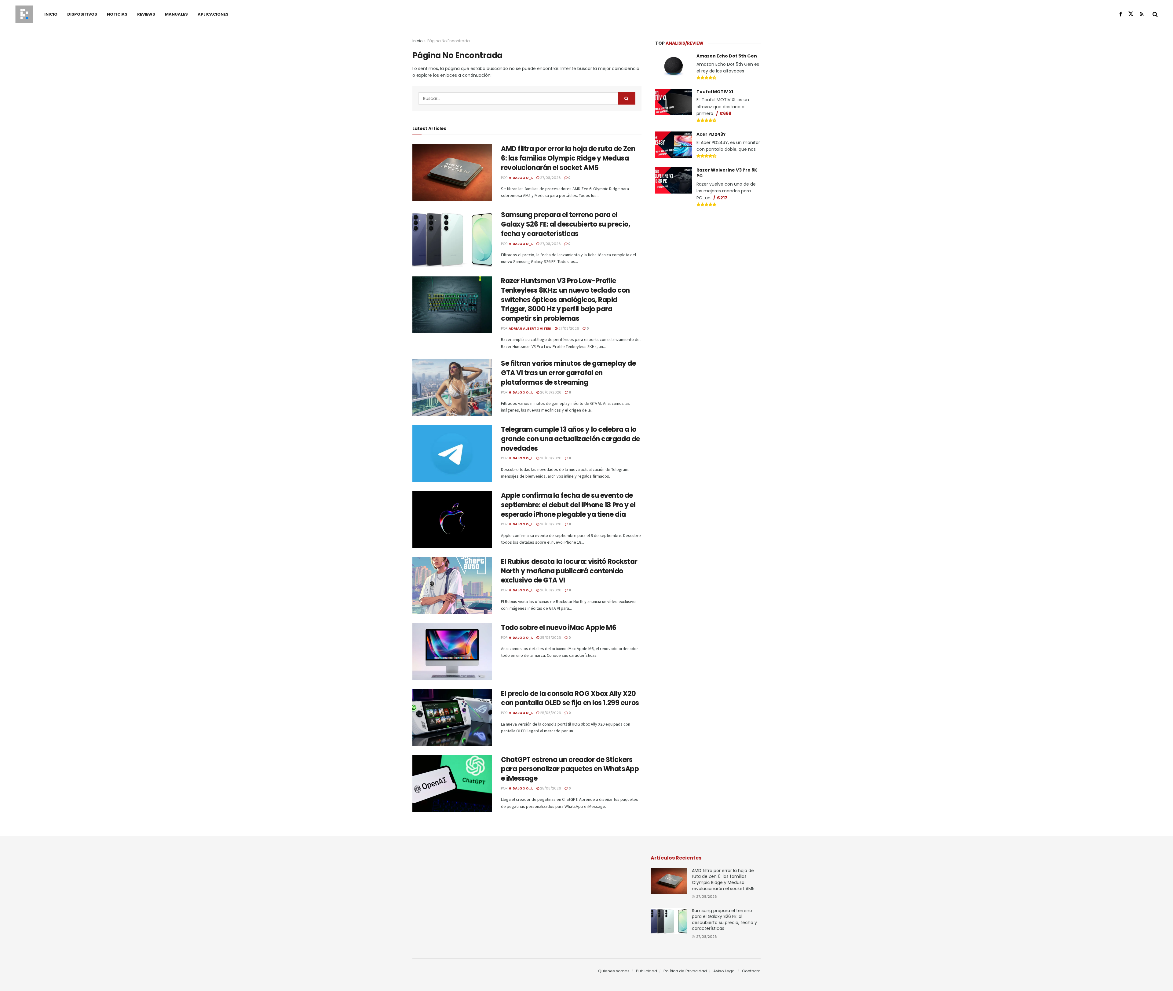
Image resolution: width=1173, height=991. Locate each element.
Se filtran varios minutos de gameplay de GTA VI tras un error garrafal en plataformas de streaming (568, 373)
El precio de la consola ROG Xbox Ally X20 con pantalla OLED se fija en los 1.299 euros (570, 698)
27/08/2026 (550, 177)
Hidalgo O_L (521, 177)
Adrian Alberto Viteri (530, 328)
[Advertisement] (708, 258)
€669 (725, 113)
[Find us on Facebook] (1120, 14)
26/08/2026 (550, 392)
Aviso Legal (724, 971)
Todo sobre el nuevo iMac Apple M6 (558, 627)
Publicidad (646, 971)
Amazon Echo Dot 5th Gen (726, 56)
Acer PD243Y (711, 134)
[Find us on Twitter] (1131, 14)
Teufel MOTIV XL (715, 92)
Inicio (50, 14)
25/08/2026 (550, 637)
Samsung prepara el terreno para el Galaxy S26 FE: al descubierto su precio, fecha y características (565, 224)
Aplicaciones (213, 14)
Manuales (176, 14)
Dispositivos (82, 14)
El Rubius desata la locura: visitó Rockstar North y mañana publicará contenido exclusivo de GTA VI (569, 571)
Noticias (117, 14)
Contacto (751, 971)
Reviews (146, 14)
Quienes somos (614, 971)
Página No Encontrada (448, 40)
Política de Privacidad (685, 971)
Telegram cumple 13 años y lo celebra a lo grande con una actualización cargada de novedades (570, 439)
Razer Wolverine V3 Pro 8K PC (726, 173)
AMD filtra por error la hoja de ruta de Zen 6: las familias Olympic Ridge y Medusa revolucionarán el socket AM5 (568, 158)
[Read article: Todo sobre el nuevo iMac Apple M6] (452, 651)
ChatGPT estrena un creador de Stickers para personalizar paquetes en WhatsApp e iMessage (570, 769)
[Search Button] (1155, 14)
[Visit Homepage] (24, 14)
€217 (722, 198)
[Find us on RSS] (1142, 14)
